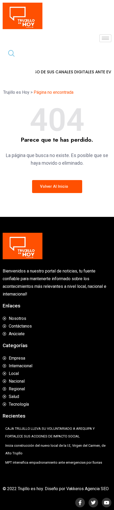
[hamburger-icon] (105, 38)
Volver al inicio (54, 186)
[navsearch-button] (9, 54)
